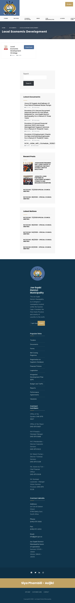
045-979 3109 (35, 462)
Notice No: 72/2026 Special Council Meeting (36, 190)
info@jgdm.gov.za (36, 537)
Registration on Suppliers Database (37, 360)
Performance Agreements (34, 393)
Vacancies (33, 399)
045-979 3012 (35, 449)
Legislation (34, 370)
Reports (33, 388)
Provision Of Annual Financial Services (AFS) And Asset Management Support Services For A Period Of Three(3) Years (37, 126)
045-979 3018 (35, 474)
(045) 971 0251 (36, 529)
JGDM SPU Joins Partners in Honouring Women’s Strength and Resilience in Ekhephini (43, 179)
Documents (12, 28)
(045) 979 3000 (36, 522)
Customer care (37, 592)
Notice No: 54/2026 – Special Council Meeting (37, 233)
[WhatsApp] (43, 572)
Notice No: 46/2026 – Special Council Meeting (37, 240)
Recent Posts (29, 156)
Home (3, 28)
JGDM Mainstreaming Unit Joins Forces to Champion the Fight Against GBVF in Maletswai (43, 166)
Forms (6, 18)
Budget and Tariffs (36, 384)
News (38, 18)
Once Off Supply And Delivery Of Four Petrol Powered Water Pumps (38, 104)
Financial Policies (36, 366)
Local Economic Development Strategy (15, 50)
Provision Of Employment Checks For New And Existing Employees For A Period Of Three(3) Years (38, 136)
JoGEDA (62, 18)
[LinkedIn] (39, 572)
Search (26, 74)
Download (28, 47)
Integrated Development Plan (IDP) (36, 377)
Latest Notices (30, 211)
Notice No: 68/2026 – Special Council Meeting (37, 198)
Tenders (33, 340)
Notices (16, 18)
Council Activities (28, 19)
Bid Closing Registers (34, 354)
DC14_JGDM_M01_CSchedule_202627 (40, 143)
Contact (46, 592)
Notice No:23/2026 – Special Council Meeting (37, 248)
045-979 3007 (35, 427)
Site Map (27, 592)
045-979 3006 (35, 436)
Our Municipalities (50, 19)
